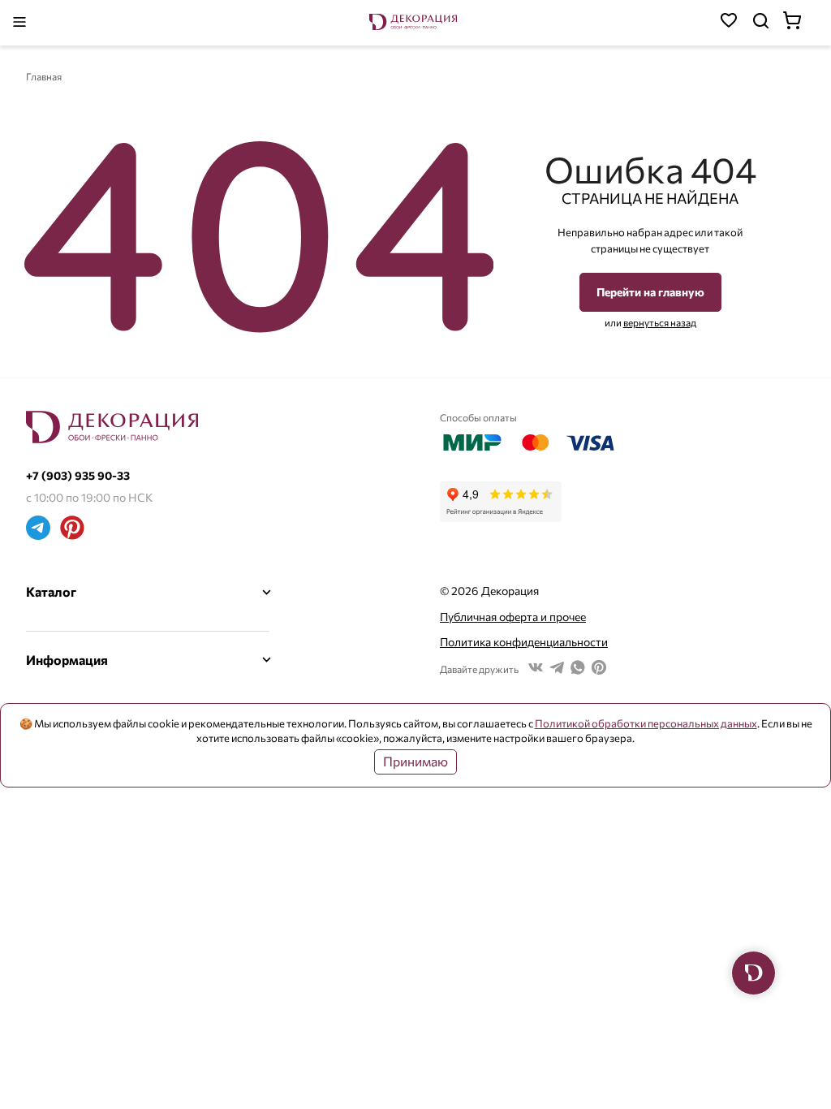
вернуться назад (659, 322)
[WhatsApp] (578, 669)
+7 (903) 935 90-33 (78, 475)
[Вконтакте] (535, 669)
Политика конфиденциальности (524, 642)
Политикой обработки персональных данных (646, 723)
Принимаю (415, 761)
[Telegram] (38, 530)
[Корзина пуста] (800, 22)
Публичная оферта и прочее (513, 617)
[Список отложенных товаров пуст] (728, 22)
